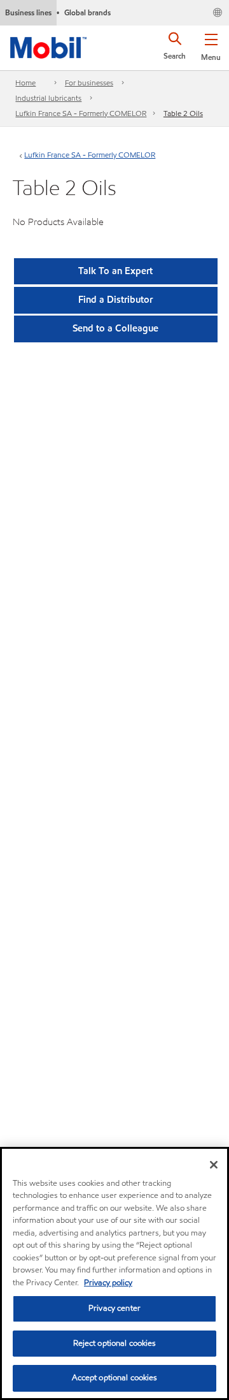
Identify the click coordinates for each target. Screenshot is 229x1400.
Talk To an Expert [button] (115, 271)
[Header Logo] (48, 45)
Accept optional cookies (115, 1377)
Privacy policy (108, 1282)
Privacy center (114, 1308)
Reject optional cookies (114, 1343)
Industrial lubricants (48, 97)
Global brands (87, 12)
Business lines (28, 12)
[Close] (214, 1165)
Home (25, 82)
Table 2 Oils (183, 113)
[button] (211, 45)
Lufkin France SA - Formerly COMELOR (80, 113)
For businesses (89, 82)
